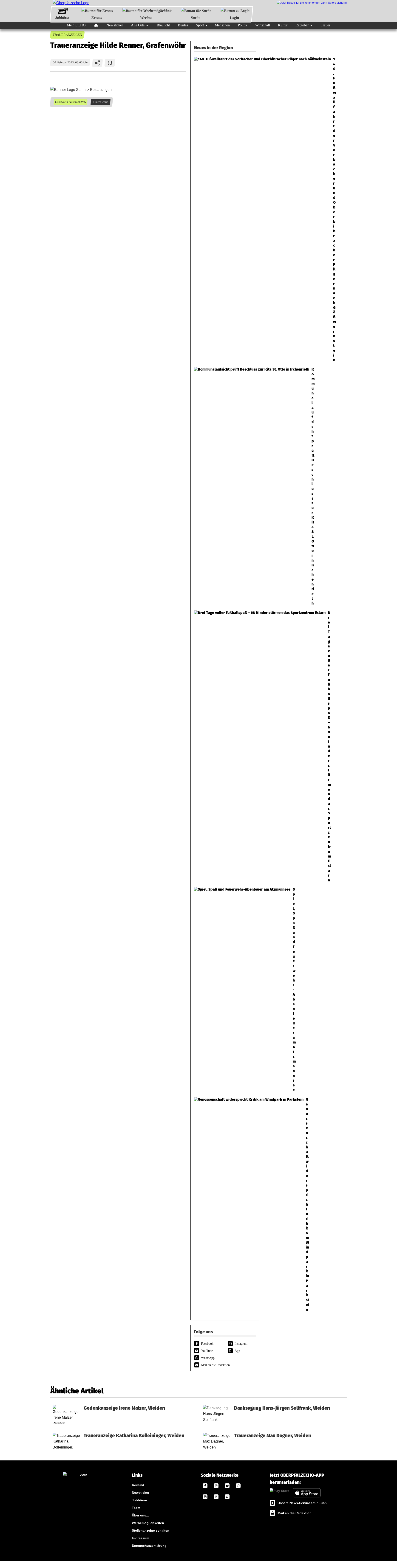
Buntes (183, 25)
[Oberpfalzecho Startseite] (71, 3)
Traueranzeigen (67, 35)
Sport (200, 25)
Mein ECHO (76, 25)
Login (234, 18)
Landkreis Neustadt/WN (70, 102)
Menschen (222, 25)
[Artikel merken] (110, 63)
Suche (195, 18)
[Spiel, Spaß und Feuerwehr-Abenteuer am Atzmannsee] (225, 989)
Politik (242, 25)
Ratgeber (302, 25)
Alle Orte (138, 25)
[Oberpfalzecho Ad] (312, 3)
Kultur (282, 25)
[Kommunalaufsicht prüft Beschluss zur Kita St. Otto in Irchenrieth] (225, 486)
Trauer (325, 25)
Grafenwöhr (100, 102)
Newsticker (114, 25)
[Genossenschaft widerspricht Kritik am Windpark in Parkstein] (225, 1204)
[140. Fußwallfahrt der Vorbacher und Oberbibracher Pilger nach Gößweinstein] (225, 210)
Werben (146, 18)
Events (96, 18)
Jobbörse (62, 18)
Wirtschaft (262, 25)
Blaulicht (163, 25)
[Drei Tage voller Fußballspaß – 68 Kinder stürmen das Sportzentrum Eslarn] (225, 746)
